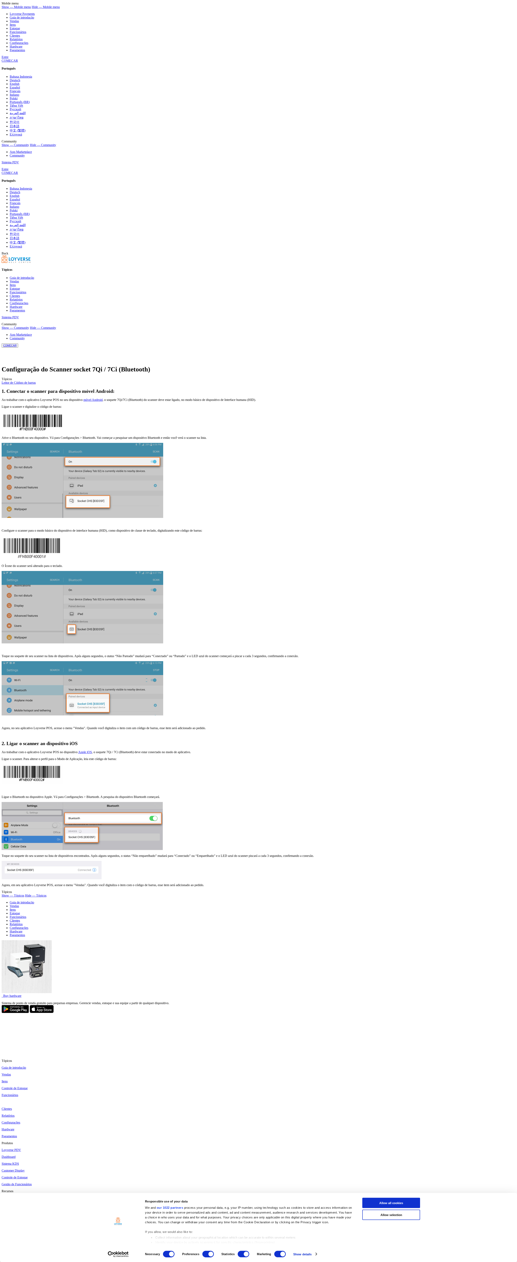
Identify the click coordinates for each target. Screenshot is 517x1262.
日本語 (14, 126)
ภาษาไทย (16, 117)
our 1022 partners (170, 1207)
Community (17, 155)
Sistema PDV (10, 162)
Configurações (19, 43)
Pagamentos (17, 50)
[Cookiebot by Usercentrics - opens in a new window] (118, 1254)
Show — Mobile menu (16, 7)
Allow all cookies (391, 1203)
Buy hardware (11, 995)
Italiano (14, 94)
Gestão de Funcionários (17, 1184)
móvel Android (93, 399)
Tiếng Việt (16, 105)
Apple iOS (85, 752)
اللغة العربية (18, 113)
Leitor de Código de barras (19, 382)
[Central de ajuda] (16, 261)
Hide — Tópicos (35, 895)
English (14, 84)
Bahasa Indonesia (21, 76)
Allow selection (391, 1214)
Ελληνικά (16, 134)
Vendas (14, 21)
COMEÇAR (10, 60)
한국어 (14, 122)
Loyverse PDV (11, 1150)
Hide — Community (43, 145)
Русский (15, 109)
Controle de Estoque (15, 1088)
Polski (14, 98)
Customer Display (13, 1170)
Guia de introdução (22, 17)
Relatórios (16, 39)
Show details (302, 1254)
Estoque (15, 28)
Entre (5, 57)
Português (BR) (20, 102)
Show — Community (15, 145)
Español (15, 87)
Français (15, 91)
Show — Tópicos (13, 895)
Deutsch (15, 80)
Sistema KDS (10, 1163)
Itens (13, 24)
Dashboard (9, 1156)
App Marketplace (21, 152)
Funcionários (18, 32)
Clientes (15, 35)
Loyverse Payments (22, 14)
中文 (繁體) (17, 130)
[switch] (208, 1254)
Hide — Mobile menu (46, 7)
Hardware (16, 46)
